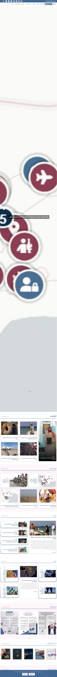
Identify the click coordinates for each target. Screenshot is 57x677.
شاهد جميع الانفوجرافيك (6, 607)
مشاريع (22, 4)
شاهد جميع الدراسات (5, 669)
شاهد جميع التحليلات (5, 416)
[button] (31, 391)
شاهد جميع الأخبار (5, 515)
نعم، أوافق (32, 674)
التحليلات (37, 4)
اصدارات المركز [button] (18, 4)
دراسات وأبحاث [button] (28, 4)
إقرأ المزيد (54, 552)
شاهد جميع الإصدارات (5, 643)
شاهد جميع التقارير (5, 468)
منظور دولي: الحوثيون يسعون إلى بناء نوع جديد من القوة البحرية (43, 537)
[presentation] (4, 209)
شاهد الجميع (4, 561)
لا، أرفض (25, 674)
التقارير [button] (34, 4)
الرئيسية (41, 4)
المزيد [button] (12, 4)
